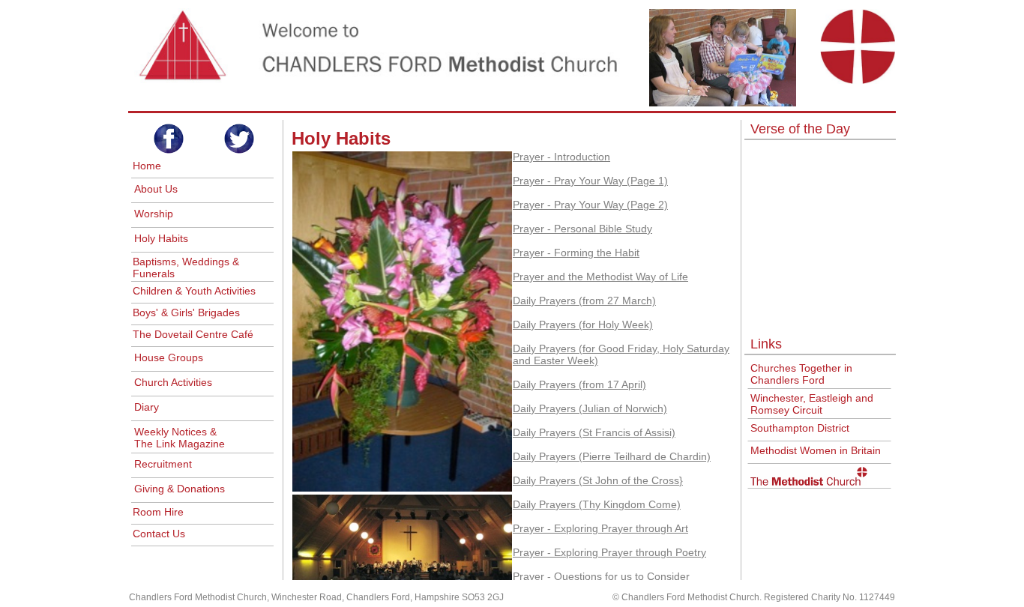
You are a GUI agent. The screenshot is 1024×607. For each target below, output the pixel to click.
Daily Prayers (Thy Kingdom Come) (597, 504)
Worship (153, 214)
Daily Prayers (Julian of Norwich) (590, 408)
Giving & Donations (179, 489)
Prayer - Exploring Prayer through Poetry (609, 552)
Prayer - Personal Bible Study (582, 229)
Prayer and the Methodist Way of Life (600, 277)
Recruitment (163, 464)
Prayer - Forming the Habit (576, 253)
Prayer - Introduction (561, 157)
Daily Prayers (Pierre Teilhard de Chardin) (612, 456)
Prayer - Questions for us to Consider (601, 576)
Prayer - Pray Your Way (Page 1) (590, 181)
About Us (156, 189)
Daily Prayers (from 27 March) (584, 300)
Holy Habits (161, 238)
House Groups (168, 357)
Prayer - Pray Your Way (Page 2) (590, 205)
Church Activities (173, 382)
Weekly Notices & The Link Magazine (179, 438)
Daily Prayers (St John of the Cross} (598, 480)
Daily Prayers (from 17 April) (579, 384)
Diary (146, 407)
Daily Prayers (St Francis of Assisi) (594, 432)
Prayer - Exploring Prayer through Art (600, 528)
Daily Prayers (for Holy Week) (583, 324)
